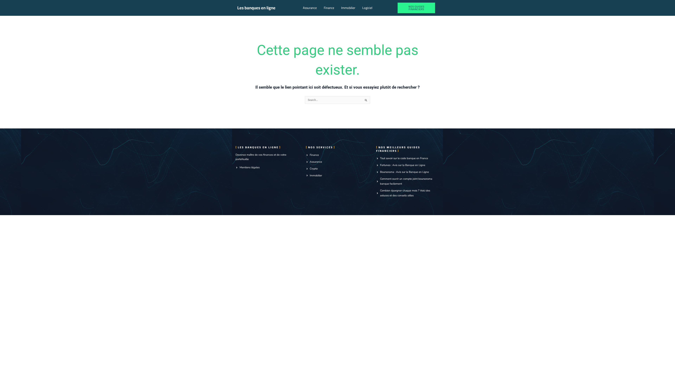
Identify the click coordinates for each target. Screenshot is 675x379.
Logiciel (367, 8)
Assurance (310, 8)
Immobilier (348, 8)
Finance (329, 8)
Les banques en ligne (256, 8)
